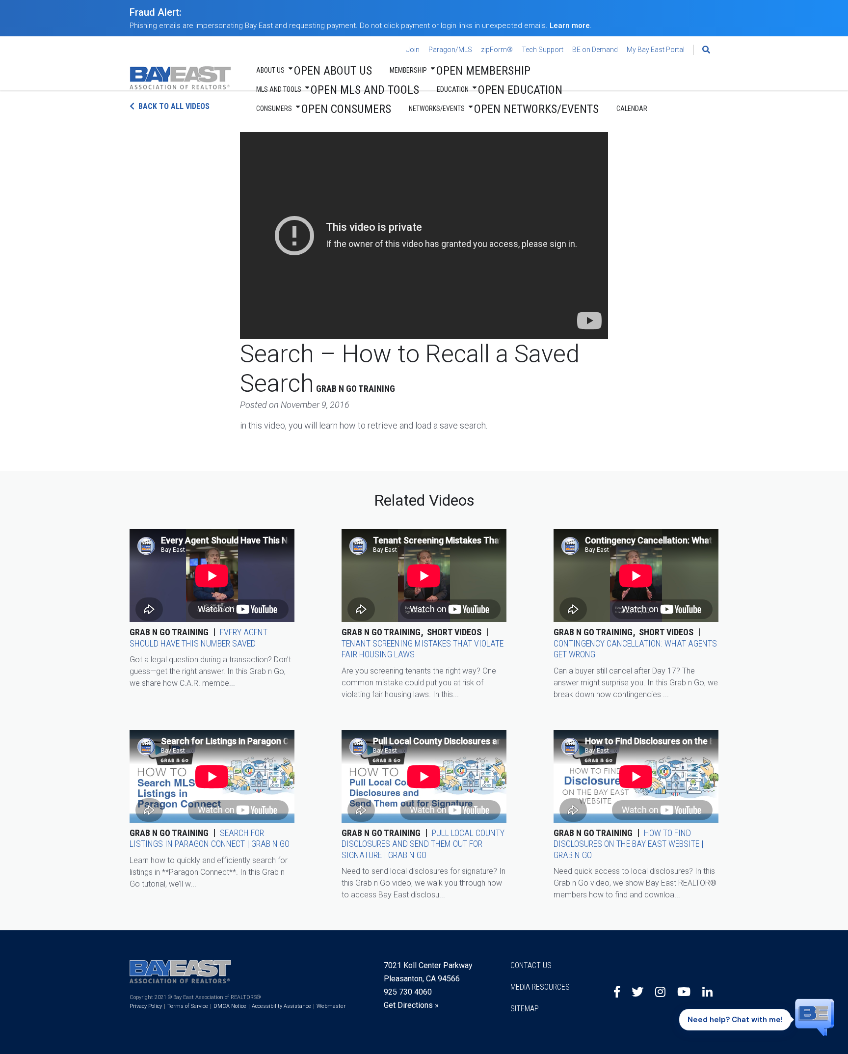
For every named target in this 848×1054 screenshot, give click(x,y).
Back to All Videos (174, 106)
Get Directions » (411, 1005)
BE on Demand (595, 50)
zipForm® (497, 50)
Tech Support (542, 50)
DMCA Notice (229, 1006)
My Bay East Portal (656, 50)
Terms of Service (187, 1006)
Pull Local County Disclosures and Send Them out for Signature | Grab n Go (423, 844)
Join (413, 50)
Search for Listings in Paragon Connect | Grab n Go (210, 838)
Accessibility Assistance (281, 1006)
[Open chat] (814, 1016)
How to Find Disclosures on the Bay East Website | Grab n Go (629, 844)
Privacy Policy (146, 1006)
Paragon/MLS (450, 50)
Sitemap (524, 1008)
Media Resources (540, 987)
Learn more (570, 25)
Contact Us (531, 965)
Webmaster (331, 1006)
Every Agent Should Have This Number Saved (198, 638)
